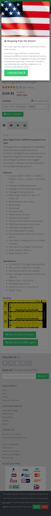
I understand (15, 73)
